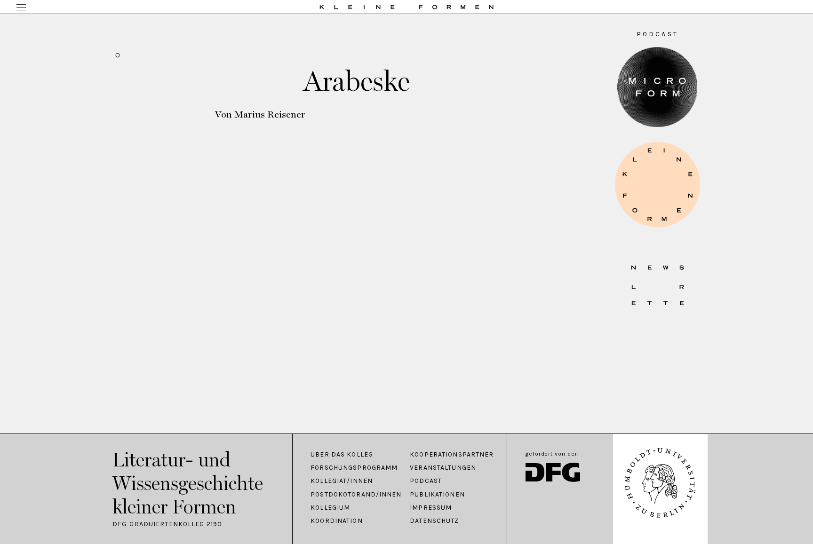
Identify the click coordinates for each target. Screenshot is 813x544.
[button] (657, 185)
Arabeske (356, 81)
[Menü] (21, 8)
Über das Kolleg (342, 454)
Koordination (336, 521)
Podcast (426, 481)
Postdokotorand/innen (355, 494)
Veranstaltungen (443, 468)
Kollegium (330, 508)
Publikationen (437, 494)
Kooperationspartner (452, 454)
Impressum (431, 508)
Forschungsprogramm (354, 468)
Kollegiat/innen (342, 481)
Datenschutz (434, 521)
